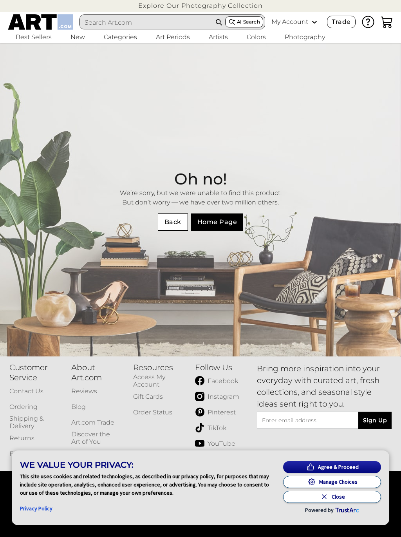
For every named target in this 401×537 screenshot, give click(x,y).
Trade (341, 21)
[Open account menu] (314, 22)
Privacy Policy (36, 508)
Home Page (217, 222)
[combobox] (146, 22)
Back (172, 222)
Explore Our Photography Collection (200, 5)
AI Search (248, 22)
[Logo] (40, 22)
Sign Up (375, 420)
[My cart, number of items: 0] (387, 22)
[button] (200, 5)
